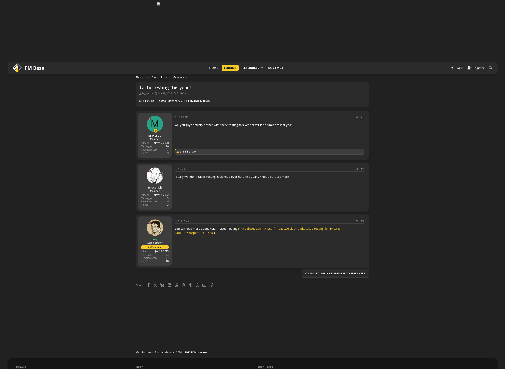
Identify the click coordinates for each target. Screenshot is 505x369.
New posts (142, 77)
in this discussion (249, 228)
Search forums (161, 77)
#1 (362, 117)
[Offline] (149, 119)
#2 (362, 169)
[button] (262, 68)
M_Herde (147, 93)
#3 (362, 221)
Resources (250, 68)
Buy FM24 (275, 68)
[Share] (357, 117)
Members (178, 77)
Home (213, 68)
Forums (230, 68)
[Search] (490, 68)
